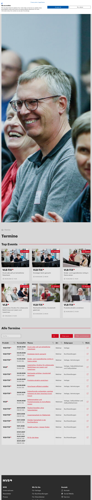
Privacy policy (34, 2)
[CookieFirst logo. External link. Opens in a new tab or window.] (2, 3)
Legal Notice (41, 2)
